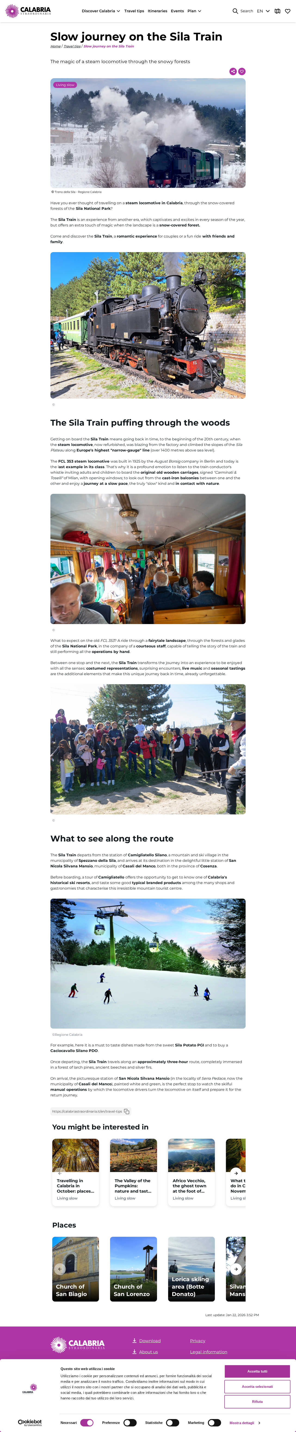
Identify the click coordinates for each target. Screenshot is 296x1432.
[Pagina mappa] (277, 11)
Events (177, 11)
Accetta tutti (257, 1371)
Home (55, 46)
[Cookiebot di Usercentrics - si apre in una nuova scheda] (30, 1423)
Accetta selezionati (257, 1387)
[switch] (130, 1422)
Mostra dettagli (242, 1423)
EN (260, 11)
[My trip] (287, 11)
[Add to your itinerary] (242, 71)
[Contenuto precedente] (60, 1173)
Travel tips (134, 11)
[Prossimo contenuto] (236, 1173)
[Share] (233, 71)
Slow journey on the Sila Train (108, 46)
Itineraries (157, 11)
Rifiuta (257, 1402)
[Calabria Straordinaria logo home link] (28, 11)
